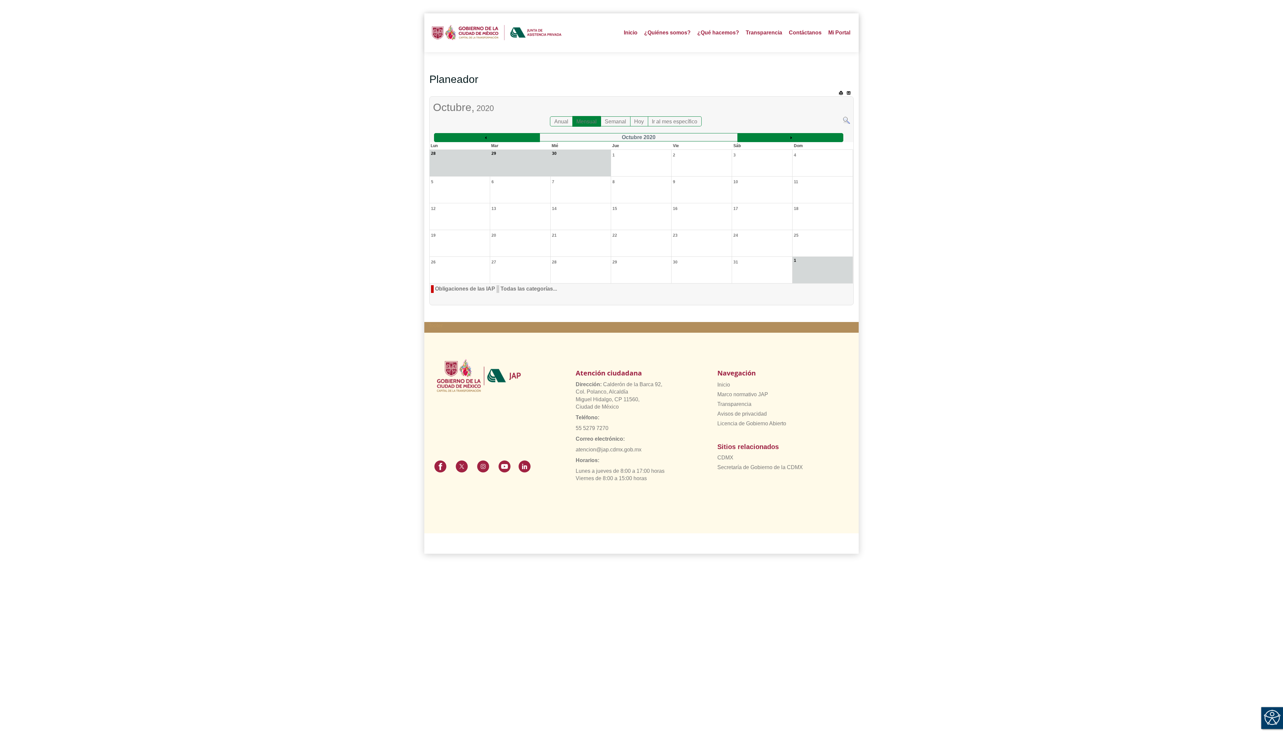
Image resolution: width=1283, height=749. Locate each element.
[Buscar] (846, 120)
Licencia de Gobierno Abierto (751, 423)
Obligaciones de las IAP (465, 289)
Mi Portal (839, 32)
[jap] (496, 32)
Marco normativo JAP (742, 394)
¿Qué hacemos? (718, 32)
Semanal (615, 121)
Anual (561, 121)
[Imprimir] (841, 93)
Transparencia (734, 404)
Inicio (630, 32)
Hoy (639, 121)
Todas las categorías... (529, 289)
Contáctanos (805, 32)
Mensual (586, 121)
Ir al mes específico (674, 121)
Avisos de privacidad (742, 414)
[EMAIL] (848, 93)
